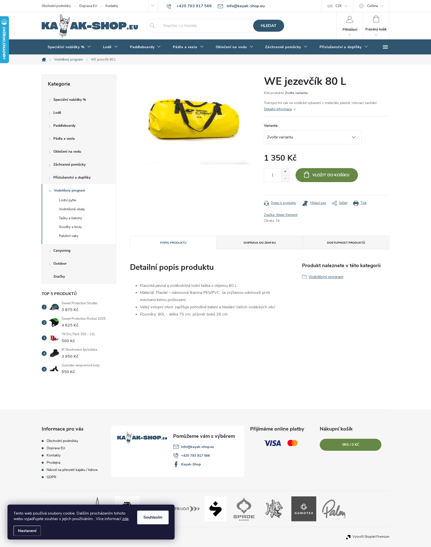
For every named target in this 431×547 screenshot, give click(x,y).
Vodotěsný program (69, 190)
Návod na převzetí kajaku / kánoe (72, 469)
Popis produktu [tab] (173, 243)
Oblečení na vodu (67, 151)
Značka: (280, 215)
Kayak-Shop (191, 464)
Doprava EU (88, 6)
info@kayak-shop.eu (197, 446)
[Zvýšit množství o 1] (285, 171)
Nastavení (27, 531)
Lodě (57, 112)
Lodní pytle (67, 200)
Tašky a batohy (70, 218)
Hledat (268, 25)
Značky (59, 276)
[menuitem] (69, 47)
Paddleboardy (64, 125)
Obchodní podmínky (56, 6)
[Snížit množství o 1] (285, 178)
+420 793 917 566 (195, 455)
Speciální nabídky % (69, 99)
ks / (350, 444)
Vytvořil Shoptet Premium (370, 537)
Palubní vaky (68, 235)
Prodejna (53, 462)
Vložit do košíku (330, 175)
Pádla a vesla (64, 138)
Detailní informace (278, 109)
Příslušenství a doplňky (72, 177)
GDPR (51, 477)
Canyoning (61, 250)
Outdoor (60, 263)
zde (125, 519)
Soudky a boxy (70, 226)
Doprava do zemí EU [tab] (260, 243)
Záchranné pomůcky (69, 164)
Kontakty (112, 6)
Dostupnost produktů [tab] (346, 243)
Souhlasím (152, 517)
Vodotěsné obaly (72, 209)
